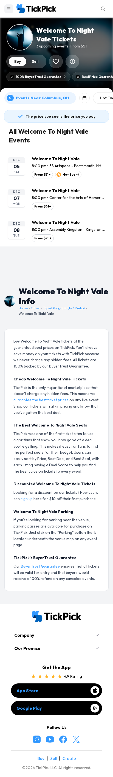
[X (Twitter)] (76, 739)
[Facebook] (63, 739)
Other (35, 308)
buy (17, 61)
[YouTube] (50, 739)
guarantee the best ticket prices (41, 399)
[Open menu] (8, 8)
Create (69, 758)
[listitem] (56, 167)
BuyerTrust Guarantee (40, 566)
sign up (27, 498)
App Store (27, 690)
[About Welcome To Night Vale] (72, 61)
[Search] (102, 9)
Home (23, 308)
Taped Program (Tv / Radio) (64, 308)
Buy (40, 758)
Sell (53, 758)
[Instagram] (36, 739)
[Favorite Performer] (56, 61)
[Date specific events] (84, 98)
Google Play (29, 708)
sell (35, 61)
